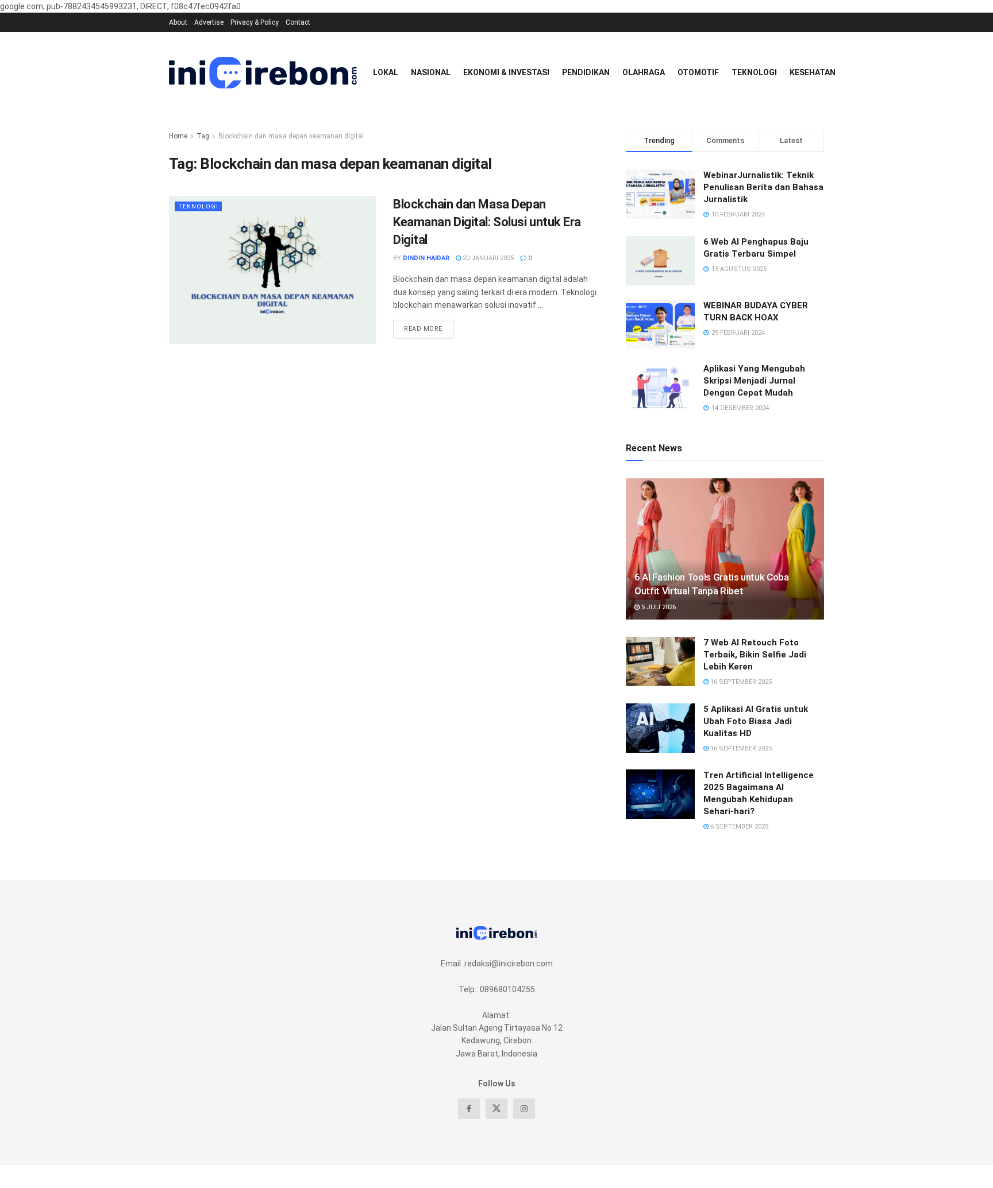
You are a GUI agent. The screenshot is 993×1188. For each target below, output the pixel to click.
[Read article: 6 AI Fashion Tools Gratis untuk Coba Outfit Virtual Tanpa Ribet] (725, 549)
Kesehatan (813, 72)
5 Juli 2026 (658, 607)
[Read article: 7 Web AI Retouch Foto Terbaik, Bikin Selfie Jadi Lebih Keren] (660, 661)
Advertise (209, 22)
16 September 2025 (740, 682)
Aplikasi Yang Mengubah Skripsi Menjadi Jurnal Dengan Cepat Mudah (754, 380)
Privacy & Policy (254, 22)
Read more (428, 326)
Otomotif (698, 72)
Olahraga (643, 72)
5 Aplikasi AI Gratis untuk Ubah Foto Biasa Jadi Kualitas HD (755, 721)
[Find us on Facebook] (469, 1108)
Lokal (385, 72)
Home (178, 136)
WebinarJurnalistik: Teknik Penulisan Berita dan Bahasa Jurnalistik (763, 187)
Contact (298, 22)
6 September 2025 (738, 826)
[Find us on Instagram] (524, 1108)
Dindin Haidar (426, 258)
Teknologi (754, 72)
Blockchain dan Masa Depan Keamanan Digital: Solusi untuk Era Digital (487, 222)
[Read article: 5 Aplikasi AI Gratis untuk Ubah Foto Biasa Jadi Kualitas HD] (660, 728)
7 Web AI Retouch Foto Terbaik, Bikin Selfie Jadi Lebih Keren (754, 654)
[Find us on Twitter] (496, 1108)
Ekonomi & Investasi (506, 72)
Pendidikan (586, 72)
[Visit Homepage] (263, 72)
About (178, 22)
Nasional (431, 72)
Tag (203, 136)
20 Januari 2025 (487, 258)
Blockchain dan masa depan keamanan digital (291, 136)
